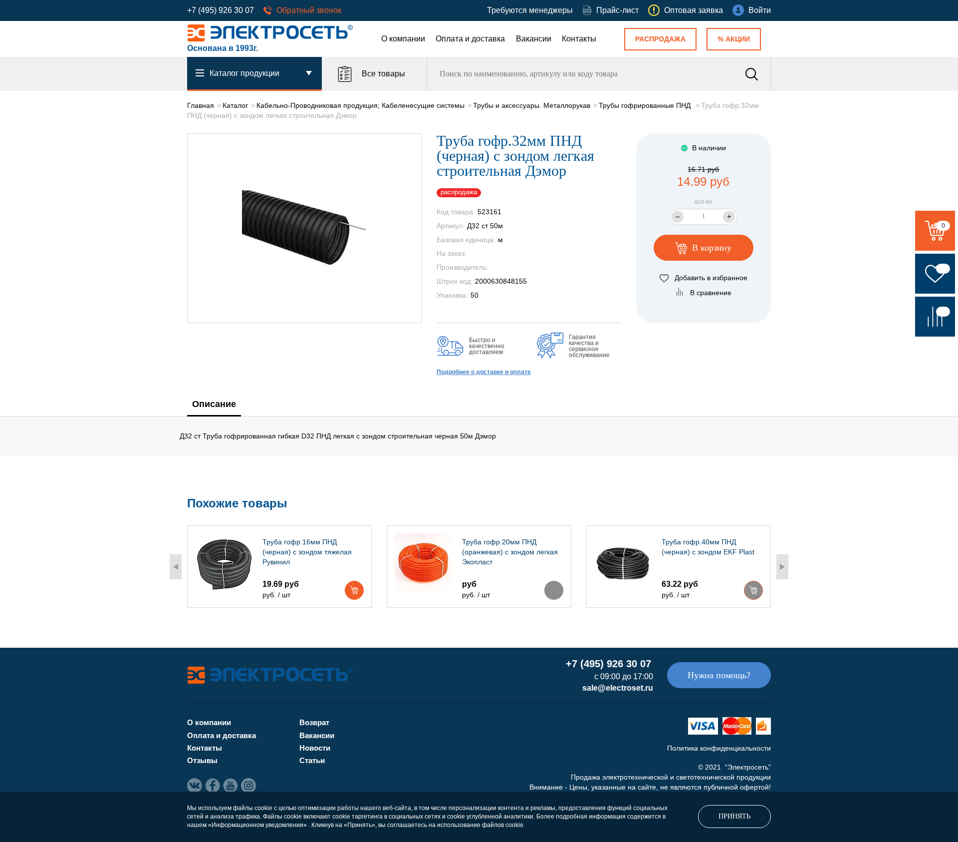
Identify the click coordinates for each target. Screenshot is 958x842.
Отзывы (202, 760)
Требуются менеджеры (530, 10)
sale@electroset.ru (617, 688)
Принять (734, 816)
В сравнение (710, 293)
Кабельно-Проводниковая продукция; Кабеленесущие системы (360, 105)
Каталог (235, 105)
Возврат (314, 722)
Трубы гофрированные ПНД (646, 105)
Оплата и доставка (470, 38)
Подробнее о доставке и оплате (484, 372)
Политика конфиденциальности (719, 748)
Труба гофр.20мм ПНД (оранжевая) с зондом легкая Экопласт (510, 552)
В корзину (710, 248)
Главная (200, 105)
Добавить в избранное (711, 278)
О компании (403, 38)
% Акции (734, 39)
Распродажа (660, 39)
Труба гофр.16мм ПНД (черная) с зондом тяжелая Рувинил (307, 552)
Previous (176, 566)
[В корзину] (354, 590)
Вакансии (533, 38)
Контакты (579, 38)
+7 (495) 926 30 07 (220, 10)
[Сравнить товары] (935, 317)
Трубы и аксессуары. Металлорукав (531, 105)
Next (782, 566)
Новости (314, 748)
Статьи (312, 760)
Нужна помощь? (719, 675)
